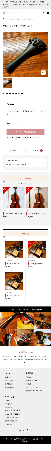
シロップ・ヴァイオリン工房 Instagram (27, 309)
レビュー (38, 150)
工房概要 (28, 377)
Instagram (8, 404)
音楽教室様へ (9, 384)
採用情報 (28, 384)
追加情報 (13, 150)
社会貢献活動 (9, 387)
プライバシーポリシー (33, 387)
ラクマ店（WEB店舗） (12, 417)
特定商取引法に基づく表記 (34, 391)
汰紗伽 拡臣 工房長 (32, 380)
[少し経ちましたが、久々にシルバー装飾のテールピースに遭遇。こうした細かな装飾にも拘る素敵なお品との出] (8, 337)
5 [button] (29, 183)
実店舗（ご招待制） (11, 421)
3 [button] (24, 183)
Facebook (8, 407)
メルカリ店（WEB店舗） (13, 414)
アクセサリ (36, 138)
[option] (14, 202)
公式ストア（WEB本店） (13, 411)
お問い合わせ (9, 377)
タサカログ (8, 424)
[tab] (13, 150)
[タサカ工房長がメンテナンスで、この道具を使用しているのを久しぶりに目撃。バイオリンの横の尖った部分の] (25, 337)
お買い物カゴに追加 (27, 132)
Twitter (7, 400)
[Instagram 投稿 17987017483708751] (42, 320)
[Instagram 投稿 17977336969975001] (8, 320)
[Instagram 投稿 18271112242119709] (25, 320)
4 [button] (26, 183)
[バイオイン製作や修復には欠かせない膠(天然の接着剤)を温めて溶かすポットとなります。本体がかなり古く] (42, 337)
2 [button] (21, 183)
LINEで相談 (9, 380)
